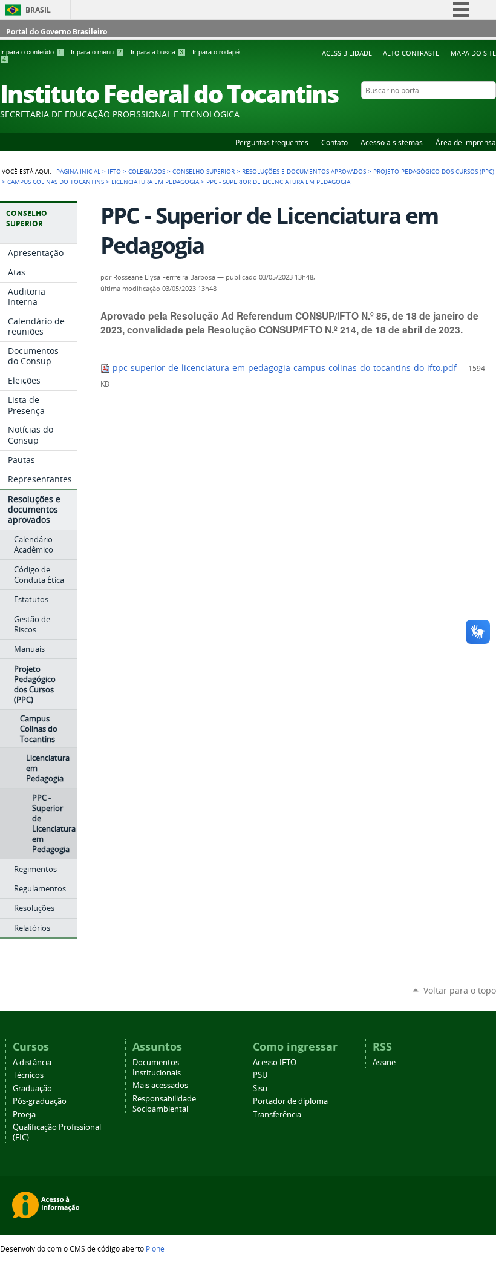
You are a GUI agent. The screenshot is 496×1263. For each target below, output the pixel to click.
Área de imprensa (466, 142)
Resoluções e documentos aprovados (304, 171)
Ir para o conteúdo (31, 52)
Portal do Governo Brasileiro (56, 32)
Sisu (260, 1088)
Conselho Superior (203, 171)
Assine (384, 1062)
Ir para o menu (96, 52)
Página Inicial (78, 171)
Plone (155, 1248)
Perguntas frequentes (271, 142)
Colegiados (146, 171)
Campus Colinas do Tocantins (55, 181)
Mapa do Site (473, 52)
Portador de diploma (290, 1101)
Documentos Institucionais (156, 1067)
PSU (260, 1075)
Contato (334, 142)
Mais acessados (160, 1085)
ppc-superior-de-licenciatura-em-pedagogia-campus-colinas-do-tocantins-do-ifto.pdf (284, 367)
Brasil (38, 10)
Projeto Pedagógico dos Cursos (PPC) (433, 171)
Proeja (24, 1114)
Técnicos (28, 1075)
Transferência (277, 1114)
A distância (32, 1062)
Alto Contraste (411, 52)
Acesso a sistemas (392, 142)
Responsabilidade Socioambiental (164, 1104)
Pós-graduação (40, 1101)
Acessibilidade (347, 52)
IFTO (114, 171)
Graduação (32, 1088)
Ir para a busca (157, 52)
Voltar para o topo (459, 990)
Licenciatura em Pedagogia (155, 181)
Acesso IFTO (274, 1062)
